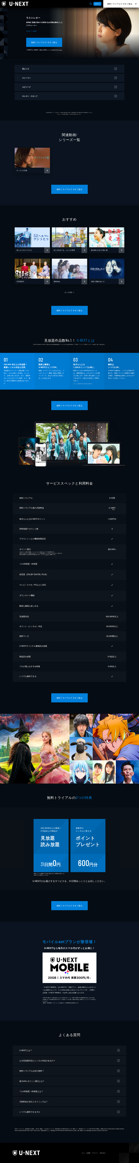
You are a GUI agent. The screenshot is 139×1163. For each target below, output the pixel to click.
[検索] (91, 4)
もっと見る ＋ (69, 292)
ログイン (97, 4)
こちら (60, 50)
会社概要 (88, 1152)
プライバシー (95, 1152)
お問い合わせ (102, 1152)
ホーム (83, 1152)
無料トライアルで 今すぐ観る (119, 3)
